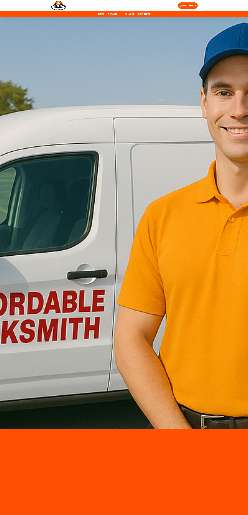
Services (112, 13)
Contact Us (144, 13)
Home (101, 13)
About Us (129, 13)
